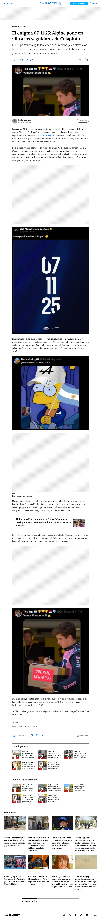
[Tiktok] (81, 915)
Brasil (14, 726)
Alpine (35, 726)
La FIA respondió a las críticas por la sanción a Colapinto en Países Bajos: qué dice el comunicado (62, 843)
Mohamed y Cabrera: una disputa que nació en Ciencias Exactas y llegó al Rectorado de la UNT (54, 801)
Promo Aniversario (79, 3)
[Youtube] (87, 915)
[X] (70, 915)
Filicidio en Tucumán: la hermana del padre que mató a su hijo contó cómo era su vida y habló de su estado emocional (55, 758)
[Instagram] (64, 915)
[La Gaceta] (50, 3)
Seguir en (82, 120)
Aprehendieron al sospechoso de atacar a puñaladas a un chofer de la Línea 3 (29, 766)
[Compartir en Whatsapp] (27, 60)
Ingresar (94, 3)
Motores (26, 26)
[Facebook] (75, 915)
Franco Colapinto (47, 135)
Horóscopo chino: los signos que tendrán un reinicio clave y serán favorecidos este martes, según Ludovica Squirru (62, 881)
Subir (95, 915)
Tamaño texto (21, 736)
